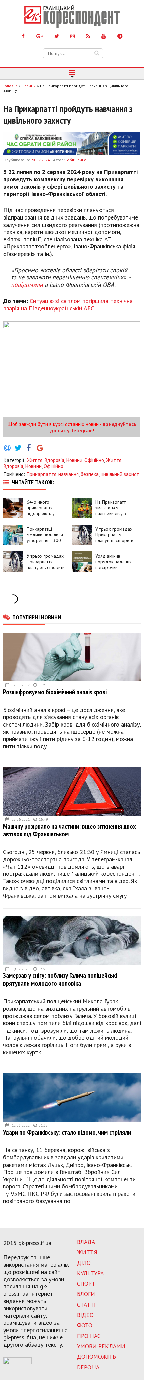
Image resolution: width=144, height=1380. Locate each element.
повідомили (27, 285)
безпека (90, 474)
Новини (74, 460)
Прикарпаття (41, 474)
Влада (86, 1241)
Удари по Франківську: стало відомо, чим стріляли (67, 1132)
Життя (34, 460)
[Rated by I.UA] (17, 1362)
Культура (90, 1273)
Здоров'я (54, 460)
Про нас (89, 1335)
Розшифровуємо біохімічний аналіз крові (55, 691)
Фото (84, 1325)
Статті (86, 1304)
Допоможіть (96, 1356)
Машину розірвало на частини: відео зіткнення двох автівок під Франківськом (69, 830)
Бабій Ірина (76, 159)
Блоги (86, 1294)
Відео (85, 1314)
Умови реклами (101, 1346)
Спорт (86, 1283)
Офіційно (94, 460)
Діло (84, 1262)
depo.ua (88, 1367)
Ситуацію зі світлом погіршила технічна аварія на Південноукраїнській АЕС (68, 304)
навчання (68, 474)
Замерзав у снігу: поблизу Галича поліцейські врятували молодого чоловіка (60, 979)
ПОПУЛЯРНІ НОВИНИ (36, 617)
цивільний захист (120, 474)
